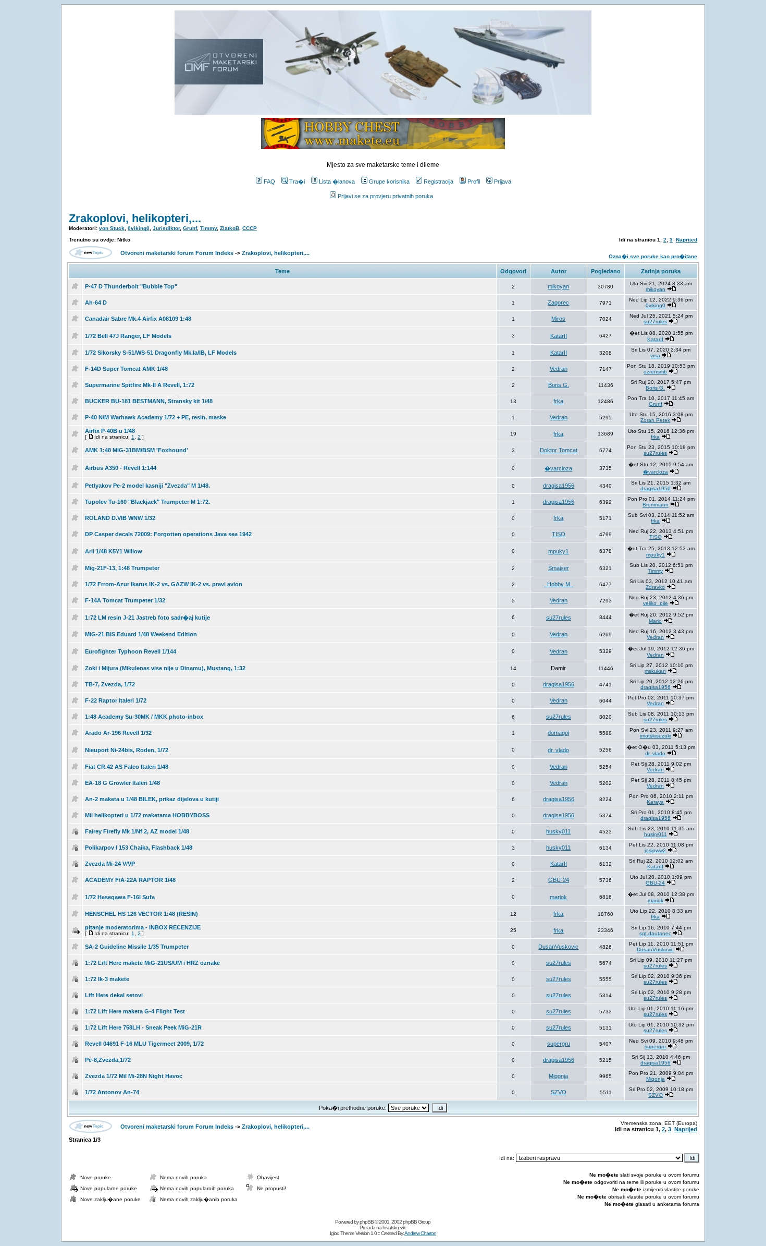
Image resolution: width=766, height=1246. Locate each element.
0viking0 (139, 228)
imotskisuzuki (655, 736)
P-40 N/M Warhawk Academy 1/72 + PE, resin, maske (155, 417)
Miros (558, 319)
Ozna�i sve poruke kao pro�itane (653, 256)
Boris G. (558, 385)
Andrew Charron (420, 1233)
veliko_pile (655, 603)
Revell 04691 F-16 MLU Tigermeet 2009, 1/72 (144, 1044)
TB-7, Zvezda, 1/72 (110, 684)
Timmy (208, 228)
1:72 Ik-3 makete (107, 979)
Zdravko (655, 587)
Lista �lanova (337, 181)
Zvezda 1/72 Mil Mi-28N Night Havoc (133, 1076)
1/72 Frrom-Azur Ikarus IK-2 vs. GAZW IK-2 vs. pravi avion (163, 584)
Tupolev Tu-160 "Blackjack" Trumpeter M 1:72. (147, 502)
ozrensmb (655, 371)
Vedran (558, 369)
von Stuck (112, 228)
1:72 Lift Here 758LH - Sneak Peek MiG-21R (143, 1027)
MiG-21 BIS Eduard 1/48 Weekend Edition (141, 634)
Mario (655, 621)
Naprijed (686, 240)
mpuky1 (558, 551)
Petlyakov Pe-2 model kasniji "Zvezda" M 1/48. (147, 485)
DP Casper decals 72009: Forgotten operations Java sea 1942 (168, 534)
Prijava (502, 181)
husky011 (558, 831)
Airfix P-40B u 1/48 (110, 431)
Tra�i (297, 181)
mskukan (655, 671)
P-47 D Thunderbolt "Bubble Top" (131, 286)
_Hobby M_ (558, 584)
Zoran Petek (655, 420)
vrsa (655, 355)
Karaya (655, 802)
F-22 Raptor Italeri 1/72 (115, 700)
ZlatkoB (229, 228)
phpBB (367, 1222)
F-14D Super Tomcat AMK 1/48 (126, 369)
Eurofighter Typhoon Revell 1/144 (130, 651)
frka (558, 401)
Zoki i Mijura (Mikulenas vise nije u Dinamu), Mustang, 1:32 (165, 668)
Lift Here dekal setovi (114, 995)
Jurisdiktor (166, 228)
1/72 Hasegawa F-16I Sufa (120, 897)
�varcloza (558, 468)
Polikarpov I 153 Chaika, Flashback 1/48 (138, 847)
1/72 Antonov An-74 (112, 1092)
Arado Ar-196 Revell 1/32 (118, 733)
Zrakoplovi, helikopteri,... (135, 218)
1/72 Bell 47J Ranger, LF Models (128, 336)
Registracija (438, 181)
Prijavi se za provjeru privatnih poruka (385, 196)
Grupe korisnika (389, 181)
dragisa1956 (558, 485)
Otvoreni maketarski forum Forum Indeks (176, 253)
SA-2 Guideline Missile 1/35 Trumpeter (137, 946)
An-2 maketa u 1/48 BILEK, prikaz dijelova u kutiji (152, 799)
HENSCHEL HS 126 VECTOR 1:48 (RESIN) (141, 914)
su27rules (655, 321)
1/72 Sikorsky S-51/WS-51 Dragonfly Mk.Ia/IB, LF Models (161, 352)
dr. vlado (558, 750)
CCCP (249, 228)
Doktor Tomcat (558, 450)
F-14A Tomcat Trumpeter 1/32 (125, 600)
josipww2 (655, 850)
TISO (558, 534)
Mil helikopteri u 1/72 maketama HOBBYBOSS (147, 815)
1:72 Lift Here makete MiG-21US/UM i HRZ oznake (152, 963)
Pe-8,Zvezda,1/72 (108, 1060)
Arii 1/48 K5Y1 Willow (113, 551)
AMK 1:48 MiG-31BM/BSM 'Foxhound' (136, 450)
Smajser (558, 568)
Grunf (190, 228)
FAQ (269, 181)
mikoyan (558, 286)
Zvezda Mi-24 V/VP (110, 864)
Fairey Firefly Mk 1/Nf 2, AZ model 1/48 (137, 831)
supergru (558, 1044)
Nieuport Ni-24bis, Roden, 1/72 (126, 750)
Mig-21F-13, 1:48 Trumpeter (122, 568)
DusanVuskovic (558, 946)
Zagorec (558, 302)
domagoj (558, 733)
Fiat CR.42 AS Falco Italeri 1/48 (126, 767)
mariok (558, 897)
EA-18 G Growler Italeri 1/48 (122, 783)
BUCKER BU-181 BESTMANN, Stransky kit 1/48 (149, 401)
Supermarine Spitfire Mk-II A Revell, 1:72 (139, 385)
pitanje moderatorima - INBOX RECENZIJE (143, 927)
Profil (473, 181)
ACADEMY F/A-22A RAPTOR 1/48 (130, 880)
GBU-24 (558, 880)
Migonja (558, 1076)
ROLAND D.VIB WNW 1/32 (120, 518)
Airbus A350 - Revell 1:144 (120, 468)
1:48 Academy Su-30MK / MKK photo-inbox (144, 716)
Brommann (656, 504)
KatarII (558, 336)
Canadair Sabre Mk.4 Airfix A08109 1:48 (138, 319)
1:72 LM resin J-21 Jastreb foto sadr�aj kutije (147, 617)
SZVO (558, 1092)
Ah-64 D (96, 302)
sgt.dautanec (655, 933)
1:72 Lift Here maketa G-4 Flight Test (135, 1011)
